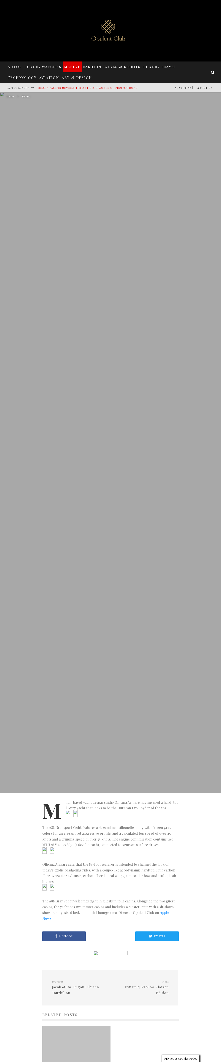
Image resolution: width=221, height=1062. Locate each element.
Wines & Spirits (122, 67)
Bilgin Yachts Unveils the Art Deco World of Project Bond (88, 87)
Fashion (92, 67)
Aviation (49, 77)
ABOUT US (204, 87)
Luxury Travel (160, 67)
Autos (15, 67)
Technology (22, 77)
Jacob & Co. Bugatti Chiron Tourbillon (75, 987)
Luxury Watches (43, 67)
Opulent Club (77, 461)
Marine (72, 67)
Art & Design (77, 77)
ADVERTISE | (184, 87)
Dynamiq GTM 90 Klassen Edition (147, 987)
